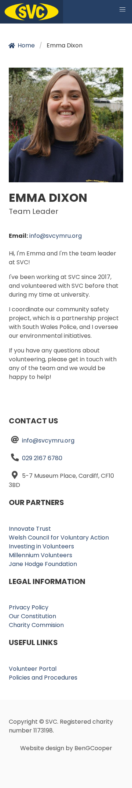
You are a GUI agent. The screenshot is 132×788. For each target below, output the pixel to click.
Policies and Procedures (43, 677)
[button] (122, 9)
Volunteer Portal (32, 669)
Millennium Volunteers (40, 555)
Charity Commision (36, 625)
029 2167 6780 (42, 458)
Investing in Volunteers (41, 546)
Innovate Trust (30, 528)
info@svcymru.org (55, 236)
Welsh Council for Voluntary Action (59, 537)
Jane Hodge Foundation (43, 564)
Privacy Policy (28, 607)
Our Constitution (32, 616)
